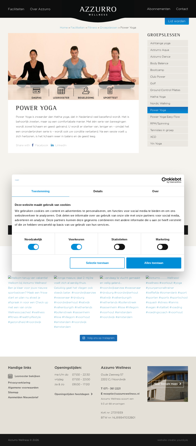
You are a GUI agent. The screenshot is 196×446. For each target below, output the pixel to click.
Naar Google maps (166, 384)
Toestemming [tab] (40, 191)
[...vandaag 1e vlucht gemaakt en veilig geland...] (121, 304)
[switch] (76, 247)
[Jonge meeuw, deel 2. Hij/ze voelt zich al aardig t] (75, 304)
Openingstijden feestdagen (72, 394)
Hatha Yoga (158, 96)
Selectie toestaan (97, 262)
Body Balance (159, 63)
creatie (172, 440)
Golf (153, 83)
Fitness (92, 27)
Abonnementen (158, 9)
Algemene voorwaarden (23, 388)
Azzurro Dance (160, 56)
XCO (153, 136)
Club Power (157, 76)
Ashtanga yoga (160, 43)
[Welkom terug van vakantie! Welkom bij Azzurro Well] (29, 304)
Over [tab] (155, 191)
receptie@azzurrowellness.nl (121, 394)
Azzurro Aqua (159, 49)
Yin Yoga (156, 143)
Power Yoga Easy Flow (165, 116)
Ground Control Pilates (165, 90)
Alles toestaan (153, 262)
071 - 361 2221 (112, 389)
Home (64, 27)
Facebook (41, 145)
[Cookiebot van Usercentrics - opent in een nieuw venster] (164, 180)
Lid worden (176, 21)
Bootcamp (157, 69)
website (162, 440)
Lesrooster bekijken (27, 376)
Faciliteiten (78, 27)
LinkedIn (61, 145)
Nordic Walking (160, 103)
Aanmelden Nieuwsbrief (23, 398)
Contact (182, 9)
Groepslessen (109, 27)
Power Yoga (158, 110)
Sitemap (13, 393)
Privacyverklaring (19, 383)
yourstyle (182, 440)
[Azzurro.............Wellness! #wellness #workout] (167, 304)
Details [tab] (98, 191)
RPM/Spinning (159, 123)
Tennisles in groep (162, 130)
